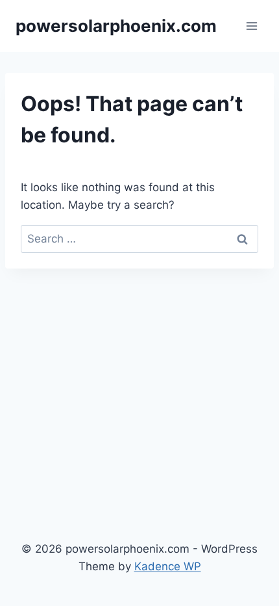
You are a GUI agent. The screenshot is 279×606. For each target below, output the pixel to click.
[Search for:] (139, 238)
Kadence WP (167, 566)
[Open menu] (251, 26)
